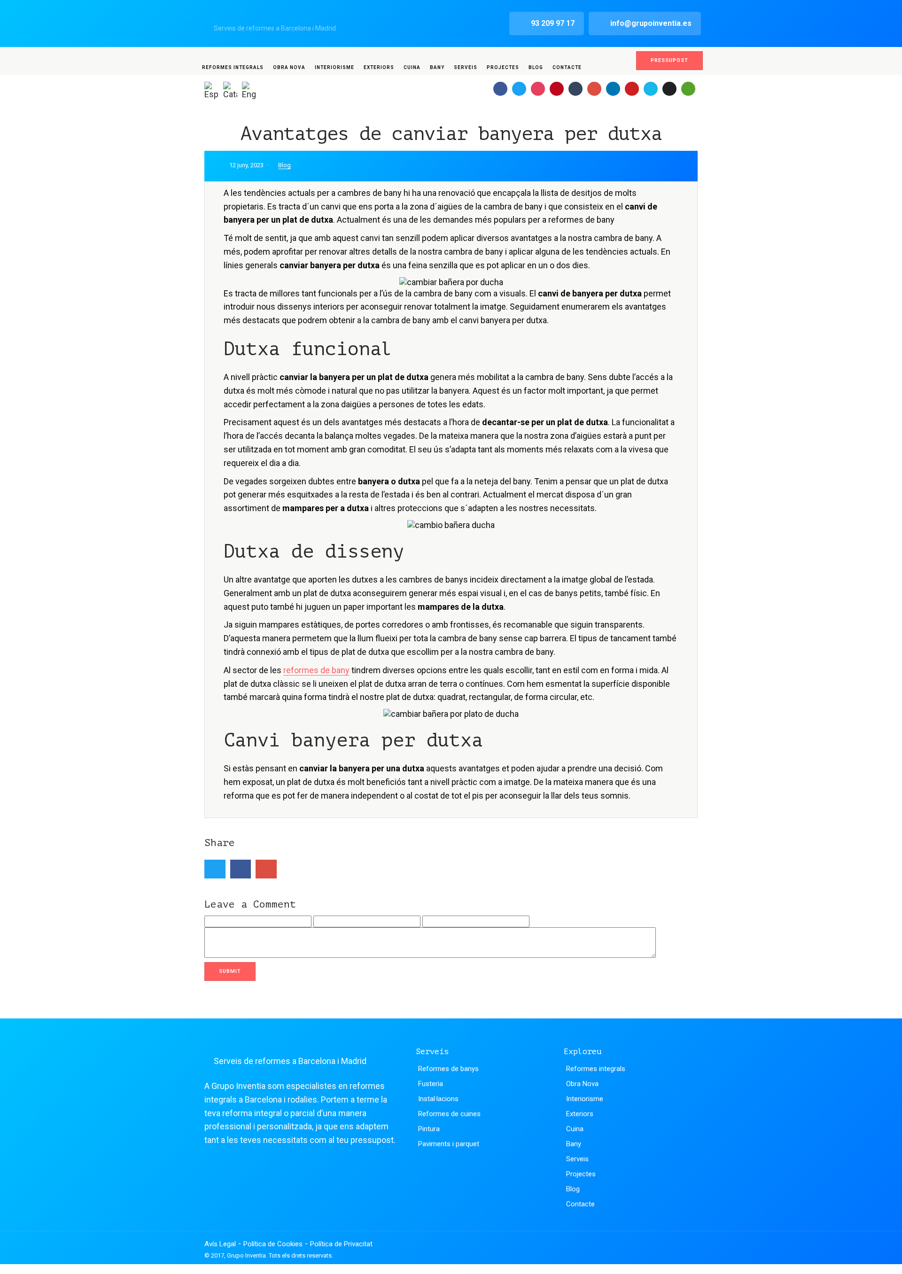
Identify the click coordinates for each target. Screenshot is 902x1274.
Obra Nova (289, 67)
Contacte (567, 67)
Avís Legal (220, 1244)
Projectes (503, 67)
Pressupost (669, 60)
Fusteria (430, 1084)
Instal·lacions (438, 1099)
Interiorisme (334, 67)
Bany (437, 67)
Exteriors (379, 67)
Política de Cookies (273, 1244)
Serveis (465, 67)
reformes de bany (316, 670)
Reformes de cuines (449, 1114)
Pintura (429, 1129)
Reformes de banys (448, 1068)
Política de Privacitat (341, 1244)
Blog (536, 67)
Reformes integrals (233, 67)
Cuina (412, 67)
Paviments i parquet (448, 1144)
